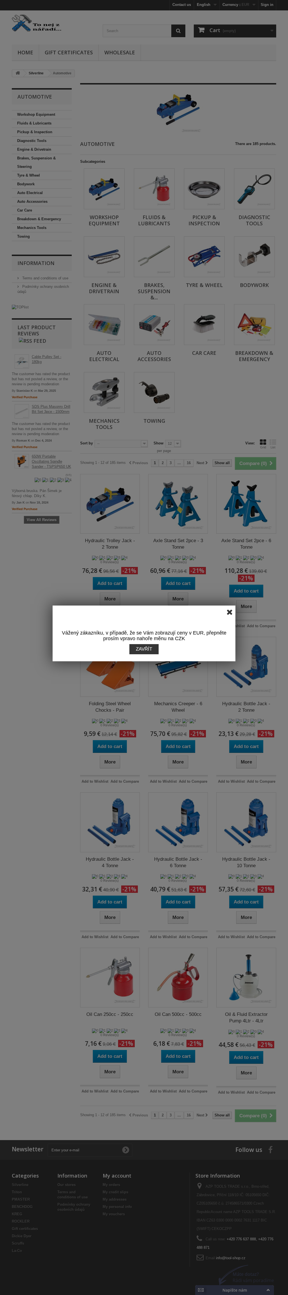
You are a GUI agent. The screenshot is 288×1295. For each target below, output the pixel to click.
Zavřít (144, 649)
